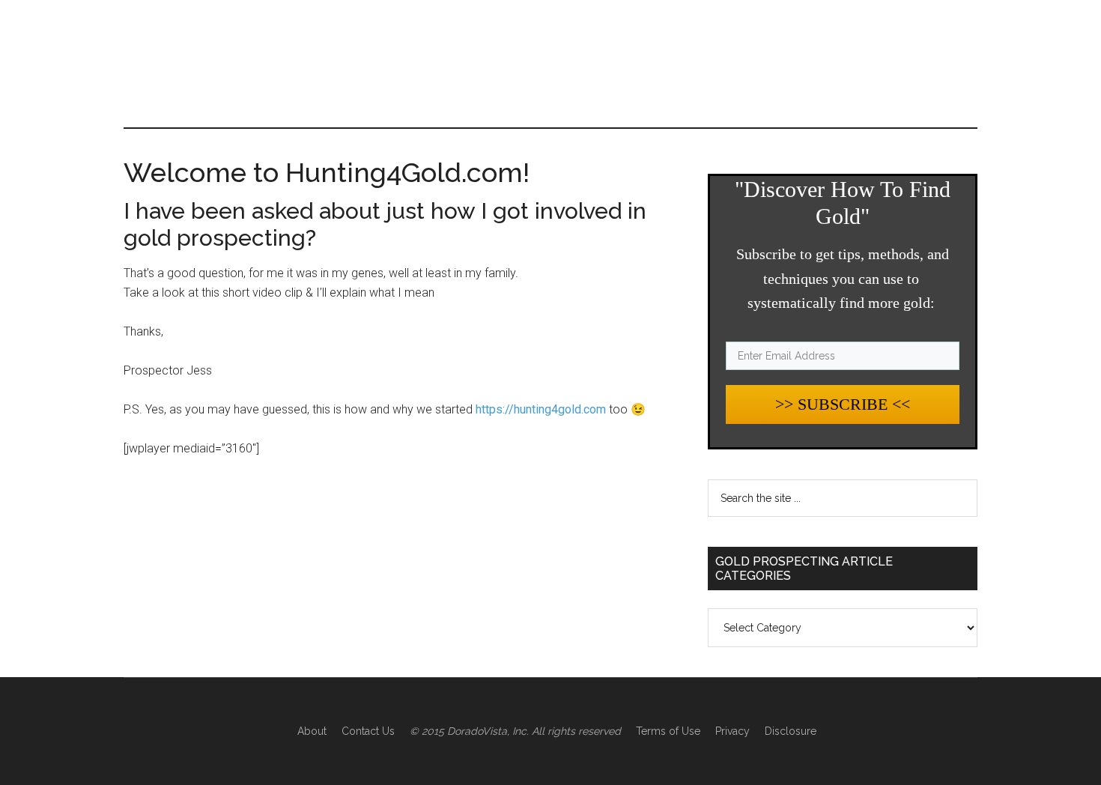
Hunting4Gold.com (266, 63)
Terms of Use (668, 731)
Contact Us (368, 731)
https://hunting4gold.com (541, 409)
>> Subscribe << (842, 404)
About (312, 731)
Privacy (732, 731)
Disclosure (790, 731)
